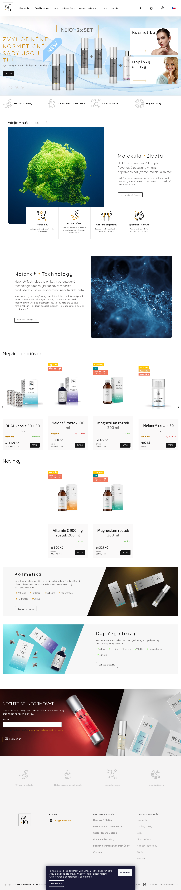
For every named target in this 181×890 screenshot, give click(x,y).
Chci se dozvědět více (130, 195)
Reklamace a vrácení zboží (107, 826)
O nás (140, 852)
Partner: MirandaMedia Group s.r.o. (162, 884)
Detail (35, 445)
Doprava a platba (102, 820)
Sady (139, 833)
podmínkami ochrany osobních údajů (46, 730)
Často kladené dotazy (105, 833)
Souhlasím (125, 872)
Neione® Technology (147, 845)
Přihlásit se (15, 739)
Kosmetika (142, 820)
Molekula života (144, 839)
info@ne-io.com (62, 820)
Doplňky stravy (144, 826)
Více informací (85, 876)
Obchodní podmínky (103, 839)
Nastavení (56, 883)
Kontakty (141, 858)
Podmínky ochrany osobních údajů (111, 845)
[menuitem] (25, 8)
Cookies (97, 852)
